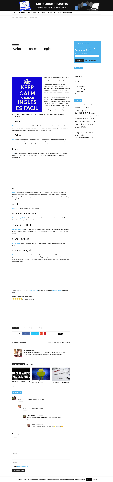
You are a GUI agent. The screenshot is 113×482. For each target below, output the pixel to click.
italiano (88, 121)
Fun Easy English (17, 254)
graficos (92, 116)
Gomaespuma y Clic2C (18, 218)
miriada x (90, 124)
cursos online (23, 327)
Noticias (57, 12)
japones (93, 121)
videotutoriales (82, 137)
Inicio (15, 12)
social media (79, 135)
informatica (88, 118)
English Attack (16, 243)
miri (86, 124)
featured (87, 116)
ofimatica (77, 127)
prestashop (92, 130)
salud (90, 132)
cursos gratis (81, 110)
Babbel (14, 139)
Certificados (32, 12)
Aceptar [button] (89, 479)
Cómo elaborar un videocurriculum (60, 382)
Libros (50, 12)
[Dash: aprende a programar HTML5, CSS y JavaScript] (21, 374)
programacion (81, 132)
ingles (29, 327)
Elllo (13, 192)
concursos (77, 107)
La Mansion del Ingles (18, 229)
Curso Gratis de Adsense (19, 342)
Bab (13, 208)
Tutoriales (41, 12)
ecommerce (94, 113)
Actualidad (79, 84)
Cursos (21, 12)
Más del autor (29, 364)
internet (82, 121)
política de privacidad (22, 466)
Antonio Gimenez (29, 350)
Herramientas (67, 12)
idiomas (78, 119)
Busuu (14, 126)
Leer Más (94, 479)
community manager (92, 105)
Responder (20, 401)
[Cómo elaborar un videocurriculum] (61, 374)
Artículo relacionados (18, 364)
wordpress (93, 138)
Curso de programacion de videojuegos (59, 342)
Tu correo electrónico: (81, 53)
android (82, 105)
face (83, 116)
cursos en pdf (85, 107)
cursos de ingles (33, 290)
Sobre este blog (79, 91)
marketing (79, 124)
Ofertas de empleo (82, 89)
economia (78, 116)
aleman (77, 105)
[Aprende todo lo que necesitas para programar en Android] (41, 374)
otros (83, 127)
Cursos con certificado (81, 74)
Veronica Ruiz (31, 415)
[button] (99, 13)
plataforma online (37, 327)
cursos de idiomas (57, 290)
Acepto (21, 466)
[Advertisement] (41, 30)
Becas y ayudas (81, 86)
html (97, 116)
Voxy (13, 153)
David (24, 406)
